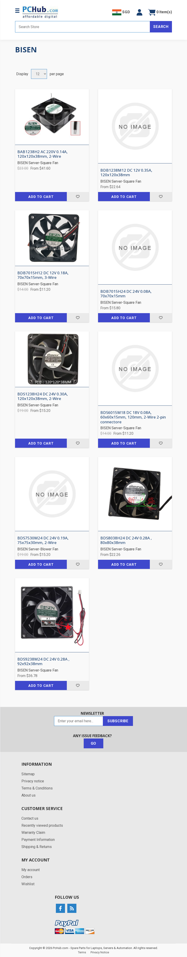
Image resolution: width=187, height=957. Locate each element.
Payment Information (38, 839)
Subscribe (117, 721)
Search (161, 26)
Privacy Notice (100, 952)
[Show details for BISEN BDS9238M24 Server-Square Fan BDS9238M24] (52, 615)
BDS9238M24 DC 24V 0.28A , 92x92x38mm (43, 661)
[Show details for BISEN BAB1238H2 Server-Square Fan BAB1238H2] (52, 117)
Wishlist (27, 884)
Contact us (29, 818)
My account (30, 870)
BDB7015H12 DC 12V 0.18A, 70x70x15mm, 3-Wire (43, 275)
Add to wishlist (78, 196)
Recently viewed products (42, 825)
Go (93, 743)
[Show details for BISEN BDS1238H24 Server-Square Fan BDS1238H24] (52, 359)
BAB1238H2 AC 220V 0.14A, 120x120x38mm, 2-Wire (42, 154)
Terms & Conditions (37, 788)
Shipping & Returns (36, 847)
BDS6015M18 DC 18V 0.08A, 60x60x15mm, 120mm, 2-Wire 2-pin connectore (133, 417)
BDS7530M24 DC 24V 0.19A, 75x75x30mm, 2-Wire (43, 540)
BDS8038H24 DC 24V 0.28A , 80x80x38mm (126, 540)
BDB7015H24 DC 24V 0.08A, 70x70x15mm (126, 294)
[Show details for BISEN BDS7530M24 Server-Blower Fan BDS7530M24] (52, 494)
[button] (139, 12)
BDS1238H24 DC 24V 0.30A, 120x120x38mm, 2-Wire (42, 396)
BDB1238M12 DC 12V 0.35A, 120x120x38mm (126, 172)
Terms (82, 952)
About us (28, 795)
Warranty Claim (33, 832)
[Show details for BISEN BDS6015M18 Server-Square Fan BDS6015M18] (135, 368)
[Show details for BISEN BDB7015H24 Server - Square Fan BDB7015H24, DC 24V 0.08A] (135, 247)
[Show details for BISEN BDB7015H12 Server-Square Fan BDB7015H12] (52, 238)
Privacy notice (32, 781)
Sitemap (28, 774)
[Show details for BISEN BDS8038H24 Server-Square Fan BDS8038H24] (135, 494)
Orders (26, 877)
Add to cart (40, 197)
